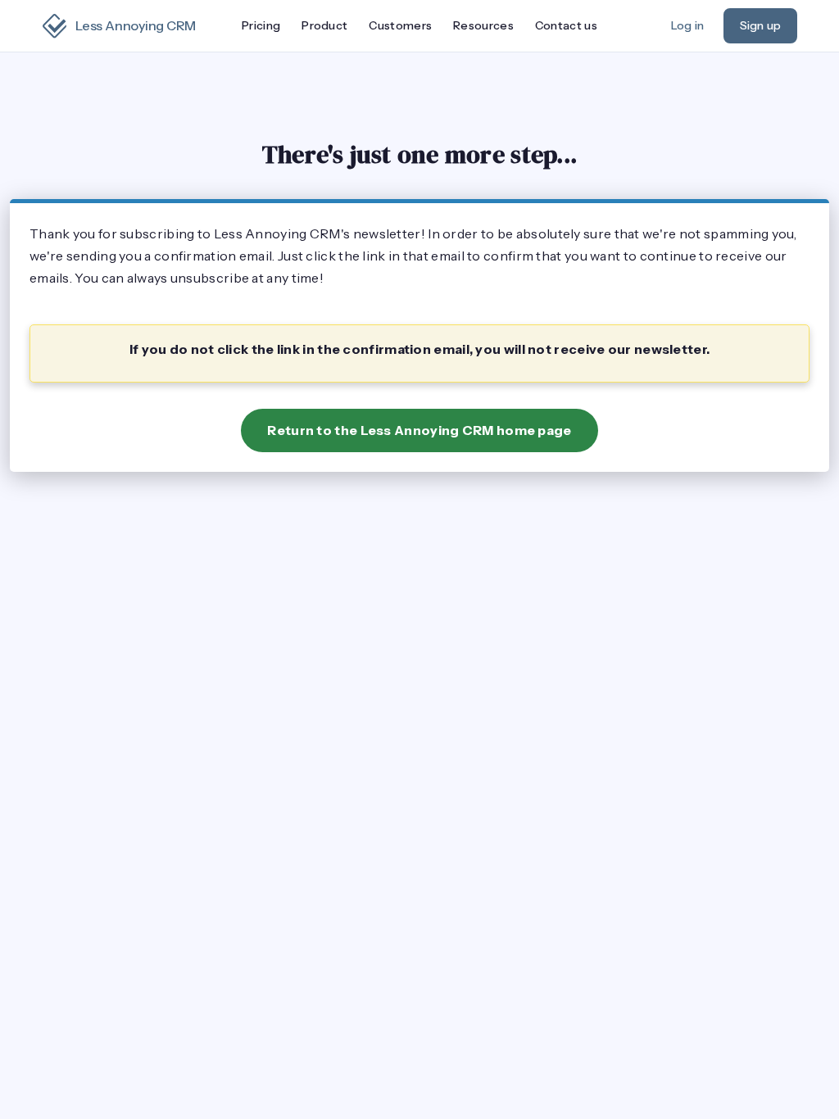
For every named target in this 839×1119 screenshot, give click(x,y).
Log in (687, 25)
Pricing (261, 25)
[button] (324, 26)
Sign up (760, 25)
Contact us (566, 25)
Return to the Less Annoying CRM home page (419, 430)
